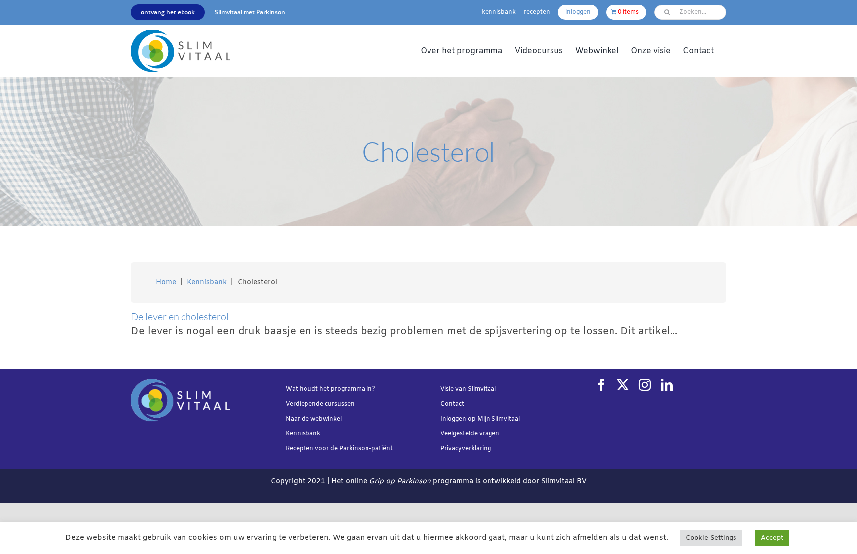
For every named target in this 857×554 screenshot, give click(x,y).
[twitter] (623, 385)
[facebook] (601, 385)
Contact (452, 404)
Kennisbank (303, 434)
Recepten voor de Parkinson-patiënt (339, 449)
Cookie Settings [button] (711, 538)
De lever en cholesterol (180, 316)
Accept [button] (772, 538)
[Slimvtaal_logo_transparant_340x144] (180, 34)
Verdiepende (304, 404)
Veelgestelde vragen (469, 434)
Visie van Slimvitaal (468, 389)
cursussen (340, 404)
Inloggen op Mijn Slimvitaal (480, 419)
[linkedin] (667, 385)
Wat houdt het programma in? (330, 389)
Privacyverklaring (465, 449)
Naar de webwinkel (314, 419)
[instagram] (645, 385)
